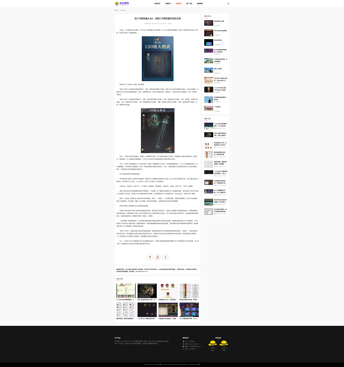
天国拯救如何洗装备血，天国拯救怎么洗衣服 (171, 318)
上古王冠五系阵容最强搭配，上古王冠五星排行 (129, 299)
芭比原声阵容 (218, 40)
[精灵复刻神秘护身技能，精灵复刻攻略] (189, 291)
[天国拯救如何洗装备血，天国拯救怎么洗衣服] (168, 309)
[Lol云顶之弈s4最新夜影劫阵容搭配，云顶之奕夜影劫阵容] (147, 309)
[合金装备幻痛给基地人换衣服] (208, 99)
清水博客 (122, 3)
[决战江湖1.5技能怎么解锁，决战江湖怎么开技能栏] (208, 80)
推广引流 (189, 3)
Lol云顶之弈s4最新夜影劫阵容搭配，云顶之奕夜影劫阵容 (154, 318)
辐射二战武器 (218, 68)
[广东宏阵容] (208, 109)
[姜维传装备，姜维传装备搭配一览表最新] (126, 309)
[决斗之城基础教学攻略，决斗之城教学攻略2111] (189, 309)
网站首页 (157, 3)
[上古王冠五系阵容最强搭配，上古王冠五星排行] (126, 291)
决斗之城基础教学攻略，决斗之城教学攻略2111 (193, 318)
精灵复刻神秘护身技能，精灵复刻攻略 (190, 299)
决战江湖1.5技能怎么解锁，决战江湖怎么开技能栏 (220, 80)
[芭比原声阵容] (208, 42)
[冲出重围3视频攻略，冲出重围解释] (208, 61)
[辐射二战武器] (208, 71)
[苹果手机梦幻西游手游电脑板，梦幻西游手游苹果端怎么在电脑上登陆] (208, 202)
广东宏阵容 (217, 106)
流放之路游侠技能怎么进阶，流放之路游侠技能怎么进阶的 (154, 299)
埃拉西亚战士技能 (219, 21)
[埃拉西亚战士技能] (208, 23)
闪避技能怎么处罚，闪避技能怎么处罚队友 (170, 299)
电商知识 (168, 3)
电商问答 (178, 3)
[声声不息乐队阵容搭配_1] (208, 33)
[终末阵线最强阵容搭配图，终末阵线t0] (208, 52)
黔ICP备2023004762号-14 (181, 364)
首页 (117, 10)
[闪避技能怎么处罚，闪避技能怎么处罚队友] (168, 291)
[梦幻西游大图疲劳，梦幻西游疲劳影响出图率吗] (208, 211)
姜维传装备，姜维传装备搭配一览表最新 (127, 318)
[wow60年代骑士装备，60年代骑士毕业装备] (208, 90)
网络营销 (200, 3)
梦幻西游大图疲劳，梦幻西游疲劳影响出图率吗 (220, 211)
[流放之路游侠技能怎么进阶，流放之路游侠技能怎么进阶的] (147, 291)
